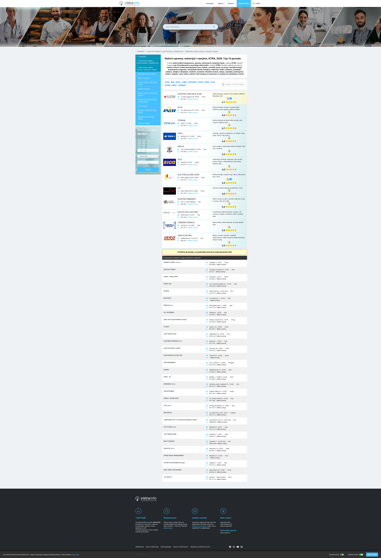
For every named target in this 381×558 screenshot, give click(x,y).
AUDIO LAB (167, 284)
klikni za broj (221, 264)
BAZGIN (166, 291)
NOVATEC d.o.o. (169, 448)
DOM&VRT (141, 51)
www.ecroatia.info (226, 526)
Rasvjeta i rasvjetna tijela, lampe (147, 111)
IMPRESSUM (139, 547)
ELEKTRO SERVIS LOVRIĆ (172, 348)
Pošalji (148, 169)
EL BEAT (166, 327)
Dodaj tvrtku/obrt (234, 84)
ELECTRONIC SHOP (170, 334)
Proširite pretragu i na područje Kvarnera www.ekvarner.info (204, 252)
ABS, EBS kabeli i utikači (147, 74)
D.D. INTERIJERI (169, 312)
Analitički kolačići (353, 555)
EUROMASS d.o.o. (170, 384)
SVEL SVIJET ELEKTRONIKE (173, 470)
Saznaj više (75, 555)
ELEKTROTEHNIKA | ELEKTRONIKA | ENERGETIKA (165, 51)
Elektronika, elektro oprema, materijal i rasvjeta (202, 51)
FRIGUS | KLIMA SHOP (171, 398)
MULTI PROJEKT (169, 441)
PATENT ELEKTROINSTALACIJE (174, 463)
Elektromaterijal (144, 89)
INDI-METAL (168, 412)
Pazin (200, 82)
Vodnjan (182, 85)
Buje (172, 82)
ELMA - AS (167, 377)
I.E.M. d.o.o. (168, 405)
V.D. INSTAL (168, 477)
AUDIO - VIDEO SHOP (171, 277)
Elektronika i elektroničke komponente (147, 100)
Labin (184, 82)
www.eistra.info (225, 522)
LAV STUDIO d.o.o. (170, 427)
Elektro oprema (144, 78)
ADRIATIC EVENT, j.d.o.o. (172, 262)
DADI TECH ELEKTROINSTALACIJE (175, 319)
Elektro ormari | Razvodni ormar (147, 83)
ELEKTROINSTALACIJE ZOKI (173, 355)
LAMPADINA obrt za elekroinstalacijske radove (180, 420)
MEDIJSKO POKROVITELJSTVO (200, 547)
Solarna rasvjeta (144, 123)
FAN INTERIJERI (169, 391)
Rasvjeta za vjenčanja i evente (146, 118)
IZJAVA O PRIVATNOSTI (180, 547)
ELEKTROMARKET (170, 362)
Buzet (178, 82)
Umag (174, 85)
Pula (213, 82)
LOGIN (257, 3)
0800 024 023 (168, 528)
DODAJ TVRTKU (243, 3)
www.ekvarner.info (226, 524)
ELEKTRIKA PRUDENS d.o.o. (173, 341)
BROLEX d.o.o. (168, 305)
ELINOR (166, 370)
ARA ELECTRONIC (170, 269)
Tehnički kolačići (334, 555)
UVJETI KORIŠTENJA (152, 547)
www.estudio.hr (225, 533)
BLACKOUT (167, 298)
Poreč (206, 82)
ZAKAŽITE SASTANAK (199, 526)
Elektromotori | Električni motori (147, 94)
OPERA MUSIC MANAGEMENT (174, 455)
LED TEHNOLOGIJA (170, 434)
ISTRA (167, 82)
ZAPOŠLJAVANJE (166, 547)
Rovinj (167, 85)
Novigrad (192, 82)
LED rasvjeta (142, 106)
